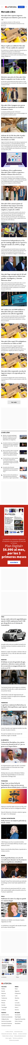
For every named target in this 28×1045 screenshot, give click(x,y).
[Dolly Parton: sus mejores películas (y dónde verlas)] (14, 831)
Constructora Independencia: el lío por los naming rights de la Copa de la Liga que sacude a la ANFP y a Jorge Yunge (14, 243)
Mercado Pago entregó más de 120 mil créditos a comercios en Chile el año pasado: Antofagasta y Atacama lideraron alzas (13, 277)
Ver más (14, 402)
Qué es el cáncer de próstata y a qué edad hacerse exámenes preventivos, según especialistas (11, 476)
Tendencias (4, 702)
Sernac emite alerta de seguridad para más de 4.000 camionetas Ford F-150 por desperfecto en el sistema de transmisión (13, 622)
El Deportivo (5, 740)
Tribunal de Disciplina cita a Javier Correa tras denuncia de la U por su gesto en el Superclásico (13, 744)
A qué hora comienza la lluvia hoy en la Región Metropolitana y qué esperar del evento (14, 707)
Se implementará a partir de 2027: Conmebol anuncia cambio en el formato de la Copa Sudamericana (13, 767)
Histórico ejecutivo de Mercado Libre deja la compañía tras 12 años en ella (13, 78)
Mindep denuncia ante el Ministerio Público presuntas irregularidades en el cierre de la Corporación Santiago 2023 (12, 774)
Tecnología (4, 781)
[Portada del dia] (14, 534)
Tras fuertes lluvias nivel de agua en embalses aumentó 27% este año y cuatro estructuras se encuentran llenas (13, 689)
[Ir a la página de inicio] (11, 7)
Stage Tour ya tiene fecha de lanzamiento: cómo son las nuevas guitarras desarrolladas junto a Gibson (14, 785)
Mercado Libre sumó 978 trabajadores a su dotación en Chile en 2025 (13, 342)
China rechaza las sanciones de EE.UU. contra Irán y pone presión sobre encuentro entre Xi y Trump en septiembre (13, 890)
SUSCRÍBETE (14, 562)
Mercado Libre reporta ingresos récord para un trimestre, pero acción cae (13, 17)
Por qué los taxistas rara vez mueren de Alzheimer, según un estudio (11, 734)
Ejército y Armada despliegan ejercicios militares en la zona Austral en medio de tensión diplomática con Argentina (10, 437)
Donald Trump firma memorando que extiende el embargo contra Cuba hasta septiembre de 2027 (13, 882)
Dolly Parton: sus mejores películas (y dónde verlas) (13, 822)
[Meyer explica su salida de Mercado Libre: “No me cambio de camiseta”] (14, 66)
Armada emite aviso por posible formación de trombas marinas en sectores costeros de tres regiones (13, 646)
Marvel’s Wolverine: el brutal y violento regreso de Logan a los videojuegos (13, 813)
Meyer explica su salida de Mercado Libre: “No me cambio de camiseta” (13, 47)
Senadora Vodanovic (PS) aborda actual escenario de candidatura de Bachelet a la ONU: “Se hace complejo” (11, 445)
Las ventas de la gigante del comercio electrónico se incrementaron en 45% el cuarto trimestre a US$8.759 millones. (13, 379)
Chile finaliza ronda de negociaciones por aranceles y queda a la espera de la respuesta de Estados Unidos (13, 696)
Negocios (4, 659)
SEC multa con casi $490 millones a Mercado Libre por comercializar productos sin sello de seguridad (13, 311)
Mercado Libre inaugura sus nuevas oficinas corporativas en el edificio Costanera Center (13, 107)
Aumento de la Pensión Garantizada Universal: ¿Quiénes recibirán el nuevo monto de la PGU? (11, 469)
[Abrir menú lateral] (2, 7)
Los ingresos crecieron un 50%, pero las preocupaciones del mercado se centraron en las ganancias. (12, 23)
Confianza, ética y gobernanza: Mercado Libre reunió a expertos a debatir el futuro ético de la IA (12, 172)
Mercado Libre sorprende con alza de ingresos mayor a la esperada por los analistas (13, 373)
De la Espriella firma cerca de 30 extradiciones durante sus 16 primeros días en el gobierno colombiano (14, 860)
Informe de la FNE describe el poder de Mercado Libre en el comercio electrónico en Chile (13, 137)
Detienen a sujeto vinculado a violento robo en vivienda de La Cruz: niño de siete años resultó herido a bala (13, 653)
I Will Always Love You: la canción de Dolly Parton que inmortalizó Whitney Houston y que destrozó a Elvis (13, 843)
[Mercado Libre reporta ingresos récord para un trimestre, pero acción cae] (14, 35)
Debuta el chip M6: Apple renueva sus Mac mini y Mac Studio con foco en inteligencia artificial (13, 807)
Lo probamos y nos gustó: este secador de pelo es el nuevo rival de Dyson (13, 926)
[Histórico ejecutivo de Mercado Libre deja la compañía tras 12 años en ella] (14, 94)
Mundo (3, 855)
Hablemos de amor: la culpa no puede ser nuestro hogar (13, 900)
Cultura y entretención (8, 818)
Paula (2, 896)
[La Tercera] (7, 975)
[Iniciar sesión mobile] (26, 7)
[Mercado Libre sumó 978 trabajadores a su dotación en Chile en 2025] (14, 360)
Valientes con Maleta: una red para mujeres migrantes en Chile (12, 921)
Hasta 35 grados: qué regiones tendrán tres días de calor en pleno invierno (14, 729)
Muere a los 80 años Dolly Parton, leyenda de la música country (14, 850)
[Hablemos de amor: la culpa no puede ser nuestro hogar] (14, 909)
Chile (2, 617)
